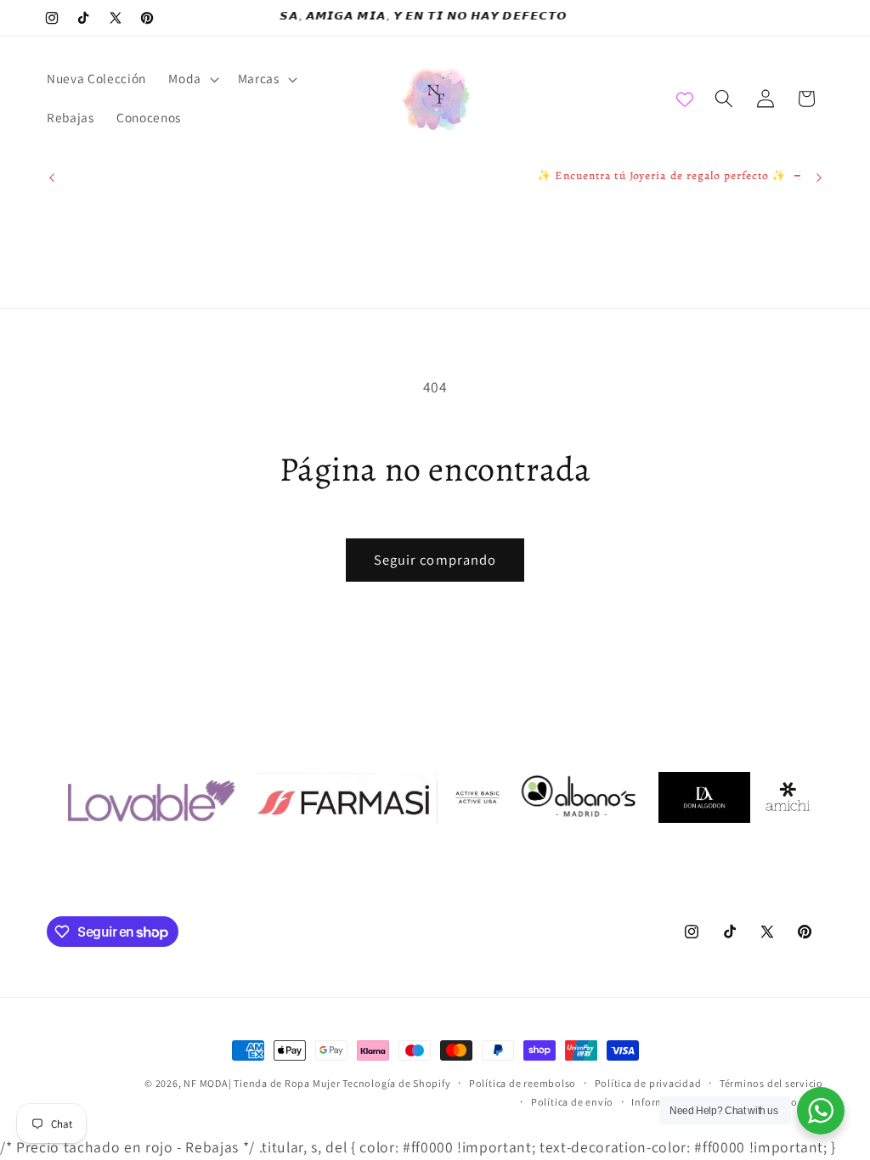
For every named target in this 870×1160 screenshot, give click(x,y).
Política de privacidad (648, 1083)
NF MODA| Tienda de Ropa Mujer (263, 1083)
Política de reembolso (522, 1083)
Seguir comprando (435, 559)
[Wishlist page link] (684, 98)
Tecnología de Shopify (396, 1083)
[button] (192, 79)
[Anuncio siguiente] (819, 177)
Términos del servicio (771, 1083)
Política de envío (572, 1101)
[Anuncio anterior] (52, 177)
